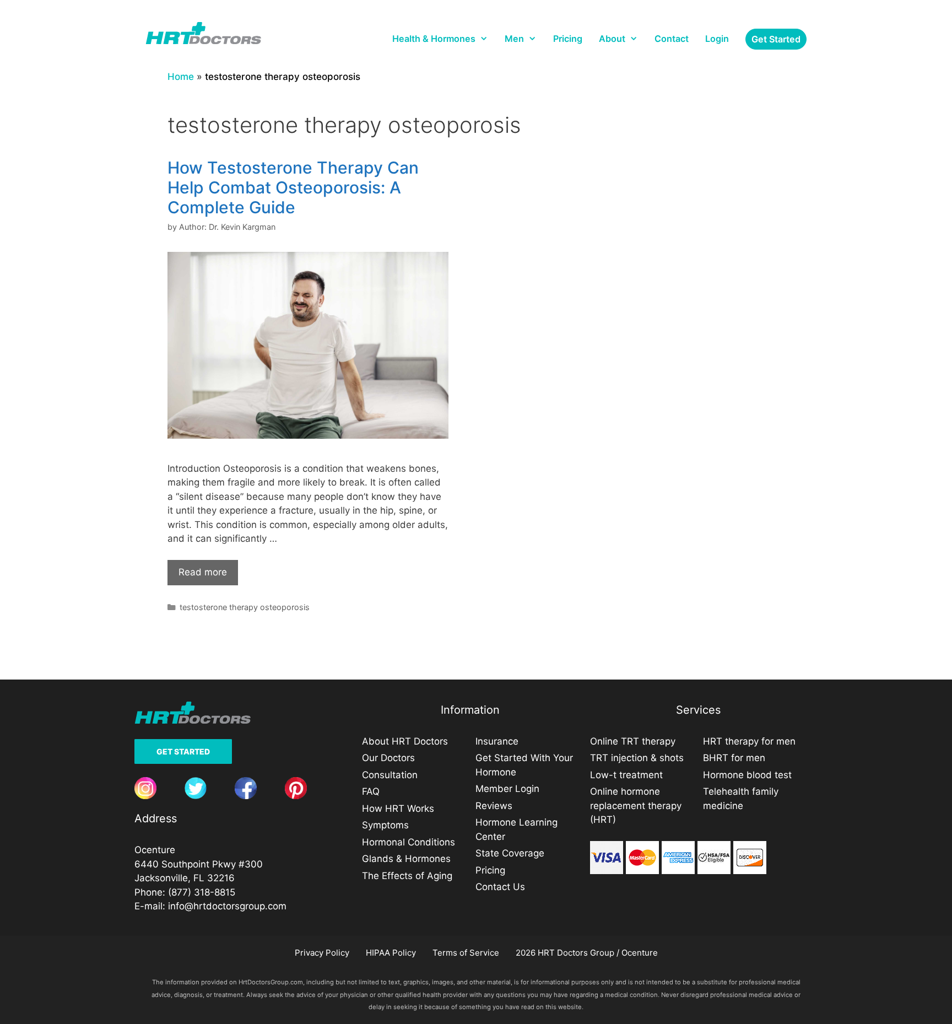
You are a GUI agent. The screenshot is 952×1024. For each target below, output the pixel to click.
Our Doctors (388, 757)
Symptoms (385, 825)
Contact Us (500, 886)
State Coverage (509, 853)
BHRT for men (734, 757)
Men (514, 38)
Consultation (390, 774)
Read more (202, 572)
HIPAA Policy (391, 952)
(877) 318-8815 (201, 892)
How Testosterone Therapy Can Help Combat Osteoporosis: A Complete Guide (293, 187)
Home (180, 76)
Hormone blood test (747, 774)
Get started (775, 39)
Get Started (183, 751)
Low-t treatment (626, 774)
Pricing (567, 38)
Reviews (493, 805)
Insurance (496, 741)
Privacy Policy (322, 952)
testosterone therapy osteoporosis (245, 607)
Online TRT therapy (632, 741)
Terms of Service (465, 952)
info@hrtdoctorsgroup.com (227, 906)
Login (717, 38)
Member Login (507, 788)
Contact (671, 38)
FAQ (371, 791)
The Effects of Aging (407, 875)
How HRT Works (398, 808)
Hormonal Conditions (408, 842)
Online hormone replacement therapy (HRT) (635, 805)
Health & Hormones (433, 38)
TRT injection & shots (637, 757)
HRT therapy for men (749, 741)
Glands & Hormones (406, 858)
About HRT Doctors (405, 741)
